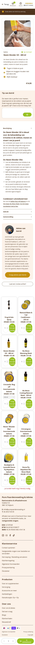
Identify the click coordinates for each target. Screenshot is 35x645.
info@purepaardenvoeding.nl (14, 509)
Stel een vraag (7, 611)
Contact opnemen (8, 548)
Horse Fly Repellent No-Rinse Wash (26, 469)
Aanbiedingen (7, 594)
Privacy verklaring (28, 632)
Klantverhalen (7, 618)
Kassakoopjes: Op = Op (10, 597)
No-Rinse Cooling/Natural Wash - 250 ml (26, 393)
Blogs (4, 615)
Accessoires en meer (9, 590)
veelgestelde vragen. (10, 521)
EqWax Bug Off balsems (18, 201)
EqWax (6, 52)
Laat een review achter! (17, 284)
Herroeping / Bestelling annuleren (14, 557)
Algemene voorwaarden (8, 632)
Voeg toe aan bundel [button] (12, 328)
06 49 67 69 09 (9, 512)
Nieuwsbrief (6, 622)
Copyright (30, 635)
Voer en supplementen (10, 583)
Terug (6, 4)
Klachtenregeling (8, 560)
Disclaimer (6, 571)
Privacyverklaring (8, 567)
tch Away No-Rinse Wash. (12, 204)
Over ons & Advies (8, 608)
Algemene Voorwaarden (11, 564)
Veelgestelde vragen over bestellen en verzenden (16, 552)
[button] (3, 33)
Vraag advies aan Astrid (17, 275)
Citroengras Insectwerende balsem (26, 431)
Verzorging (6, 587)
